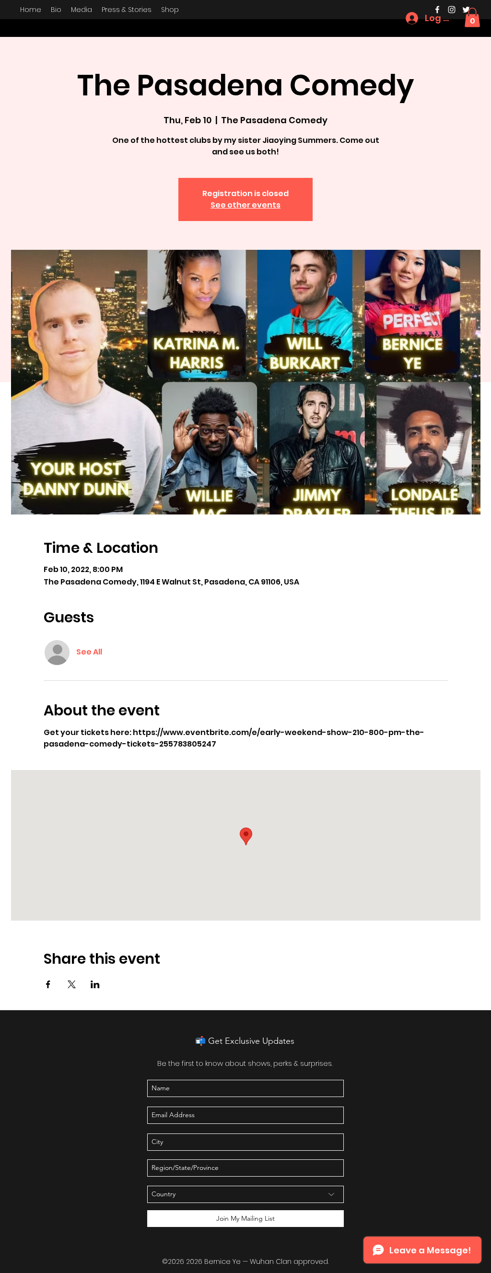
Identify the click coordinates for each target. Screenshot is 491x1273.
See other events (245, 204)
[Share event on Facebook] (48, 984)
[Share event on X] (71, 984)
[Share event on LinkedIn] (95, 984)
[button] (472, 17)
